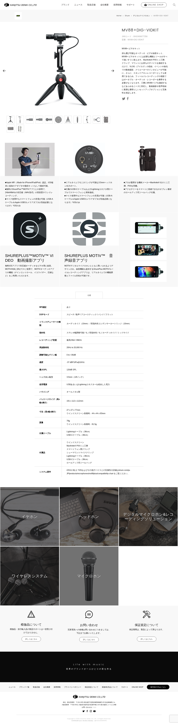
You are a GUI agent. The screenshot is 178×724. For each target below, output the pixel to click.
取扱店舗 (91, 5)
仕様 (89, 295)
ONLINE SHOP (137, 687)
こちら (94, 707)
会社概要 (104, 5)
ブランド (65, 5)
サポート (131, 5)
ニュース (78, 5)
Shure (127, 15)
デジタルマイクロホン (141, 15)
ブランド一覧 (24, 687)
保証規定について (91, 687)
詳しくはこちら (31, 639)
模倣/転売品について (110, 687)
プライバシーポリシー (72, 687)
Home (118, 15)
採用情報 (117, 5)
